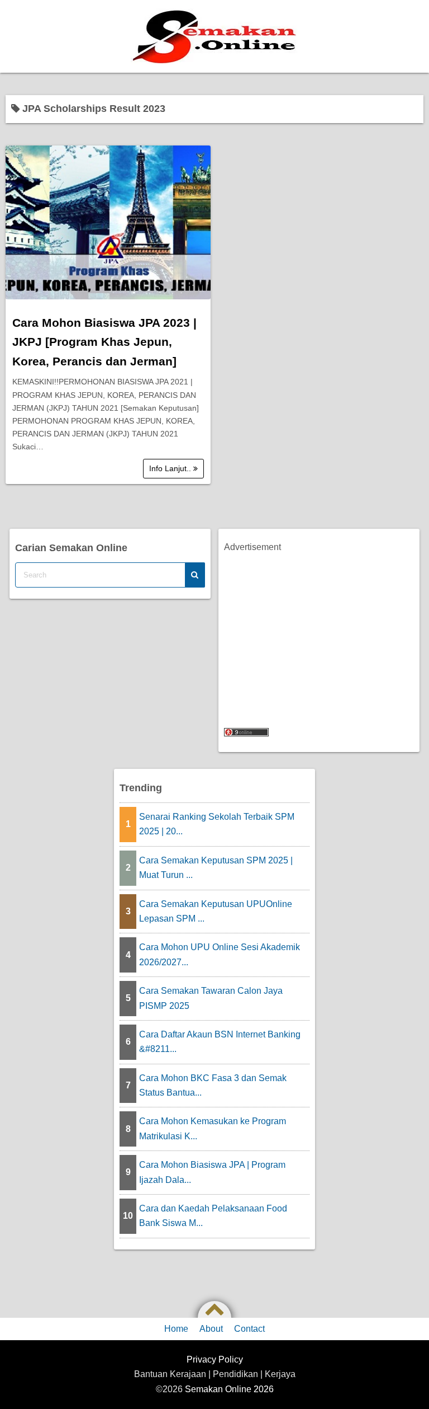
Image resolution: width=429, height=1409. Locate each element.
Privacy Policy (215, 1359)
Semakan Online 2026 (229, 1389)
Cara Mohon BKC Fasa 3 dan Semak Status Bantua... (213, 1085)
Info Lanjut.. (171, 468)
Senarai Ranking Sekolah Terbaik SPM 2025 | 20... (216, 824)
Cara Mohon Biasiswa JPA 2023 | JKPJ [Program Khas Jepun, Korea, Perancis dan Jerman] (104, 342)
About (211, 1328)
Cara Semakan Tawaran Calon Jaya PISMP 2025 (211, 998)
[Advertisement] (318, 633)
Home (176, 1328)
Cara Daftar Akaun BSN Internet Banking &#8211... (220, 1042)
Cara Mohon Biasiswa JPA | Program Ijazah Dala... (212, 1172)
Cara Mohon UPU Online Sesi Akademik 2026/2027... (219, 954)
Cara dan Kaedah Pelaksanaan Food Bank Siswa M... (213, 1216)
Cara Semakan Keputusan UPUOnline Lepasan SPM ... (215, 911)
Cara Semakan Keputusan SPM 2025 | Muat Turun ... (216, 868)
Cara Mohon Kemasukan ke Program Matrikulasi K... (212, 1128)
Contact (249, 1328)
